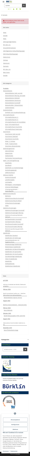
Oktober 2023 (7, 313)
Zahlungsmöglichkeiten (9, 42)
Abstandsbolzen (7, 91)
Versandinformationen (9, 48)
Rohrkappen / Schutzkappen (13, 184)
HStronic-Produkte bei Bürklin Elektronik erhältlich (14, 285)
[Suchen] (24, 5)
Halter (7, 205)
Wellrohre (8, 196)
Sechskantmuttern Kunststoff (13, 219)
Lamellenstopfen (9, 180)
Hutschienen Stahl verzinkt (12, 134)
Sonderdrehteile (7, 110)
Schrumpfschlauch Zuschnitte (13, 127)
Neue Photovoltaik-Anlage (11, 330)
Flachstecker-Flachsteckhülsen (13, 158)
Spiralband (8, 165)
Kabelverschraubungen (9, 208)
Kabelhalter (8, 163)
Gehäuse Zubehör (8, 175)
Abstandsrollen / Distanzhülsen (14, 105)
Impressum (6, 63)
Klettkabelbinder (9, 263)
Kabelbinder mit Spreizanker (13, 251)
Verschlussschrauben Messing (13, 226)
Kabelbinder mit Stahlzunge (13, 238)
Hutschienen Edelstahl (11, 136)
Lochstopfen (8, 182)
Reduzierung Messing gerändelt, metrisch (14, 229)
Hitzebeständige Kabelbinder (13, 244)
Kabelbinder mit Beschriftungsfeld (14, 249)
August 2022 (6, 319)
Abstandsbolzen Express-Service (13, 297)
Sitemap (5, 60)
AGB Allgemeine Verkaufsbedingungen (14, 51)
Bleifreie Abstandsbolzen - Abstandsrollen (15, 305)
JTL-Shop (18, 454)
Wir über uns (6, 45)
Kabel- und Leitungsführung (11, 160)
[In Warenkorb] (25, 349)
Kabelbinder (6, 233)
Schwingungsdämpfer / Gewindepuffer (11, 190)
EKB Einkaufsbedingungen (10, 54)
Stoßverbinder (9, 156)
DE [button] (9, 9)
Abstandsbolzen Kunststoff (12, 103)
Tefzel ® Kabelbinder (11, 259)
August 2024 (6, 300)
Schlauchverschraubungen (12, 203)
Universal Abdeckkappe (11, 187)
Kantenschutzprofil (10, 177)
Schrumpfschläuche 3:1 (11, 119)
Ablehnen (15, 429)
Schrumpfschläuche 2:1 (11, 117)
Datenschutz (6, 57)
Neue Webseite (8, 310)
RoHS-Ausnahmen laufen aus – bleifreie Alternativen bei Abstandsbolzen (14, 294)
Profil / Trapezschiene (11, 144)
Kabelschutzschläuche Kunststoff (14, 198)
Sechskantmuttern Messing (12, 222)
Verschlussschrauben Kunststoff (14, 224)
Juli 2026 (5, 280)
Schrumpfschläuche (8, 115)
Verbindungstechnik (8, 148)
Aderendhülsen (9, 151)
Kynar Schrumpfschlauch (12, 124)
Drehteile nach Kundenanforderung (15, 112)
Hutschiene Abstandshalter (12, 146)
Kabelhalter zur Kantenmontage (14, 168)
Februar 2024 (7, 308)
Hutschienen (6, 131)
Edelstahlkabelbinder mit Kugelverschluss (12, 241)
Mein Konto (6, 72)
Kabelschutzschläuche (9, 193)
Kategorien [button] (5, 339)
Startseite (5, 66)
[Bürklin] (14, 386)
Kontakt (5, 35)
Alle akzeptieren (15, 419)
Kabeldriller (8, 261)
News (4, 32)
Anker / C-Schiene (10, 141)
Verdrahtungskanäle (10, 170)
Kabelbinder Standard (11, 235)
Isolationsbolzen (9, 107)
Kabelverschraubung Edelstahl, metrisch (14, 216)
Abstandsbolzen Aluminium (13, 100)
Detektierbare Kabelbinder (12, 266)
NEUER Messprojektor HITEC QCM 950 (14, 316)
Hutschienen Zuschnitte (11, 139)
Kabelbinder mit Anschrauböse (14, 254)
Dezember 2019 (7, 328)
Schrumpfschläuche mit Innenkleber (15, 122)
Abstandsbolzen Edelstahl (12, 98)
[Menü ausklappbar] (3, 1)
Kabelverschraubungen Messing (14, 213)
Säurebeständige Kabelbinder (13, 256)
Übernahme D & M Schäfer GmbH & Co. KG (14, 324)
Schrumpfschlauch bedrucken (13, 129)
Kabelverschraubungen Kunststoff (14, 210)
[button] (13, 9)
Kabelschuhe (8, 153)
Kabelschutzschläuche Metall (13, 201)
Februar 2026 (7, 289)
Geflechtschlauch (10, 172)
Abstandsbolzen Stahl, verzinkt (13, 93)
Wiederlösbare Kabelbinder (13, 247)
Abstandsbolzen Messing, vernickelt (15, 95)
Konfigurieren (15, 424)
